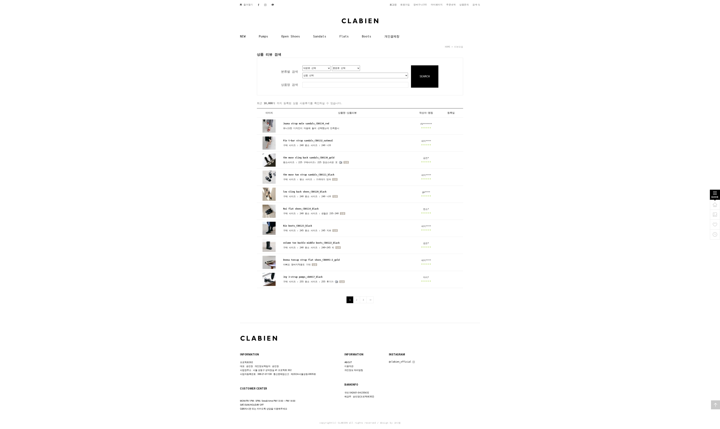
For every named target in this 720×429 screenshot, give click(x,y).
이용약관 (348, 366)
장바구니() (420, 4)
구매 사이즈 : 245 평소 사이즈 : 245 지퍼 (307, 230)
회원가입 (405, 4)
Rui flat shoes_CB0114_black (301, 208)
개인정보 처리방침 (353, 370)
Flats (344, 36)
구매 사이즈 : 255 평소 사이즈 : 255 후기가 (308, 281)
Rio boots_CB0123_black (297, 226)
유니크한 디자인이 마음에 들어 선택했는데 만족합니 (311, 128)
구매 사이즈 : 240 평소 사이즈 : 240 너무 (307, 145)
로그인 (393, 4)
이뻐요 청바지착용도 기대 (296, 264)
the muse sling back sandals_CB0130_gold (308, 157)
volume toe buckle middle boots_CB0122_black (311, 243)
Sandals (319, 36)
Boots (366, 36)
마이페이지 (437, 4)
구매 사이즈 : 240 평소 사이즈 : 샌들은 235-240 (311, 213)
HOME (447, 47)
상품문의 (464, 4)
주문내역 (451, 4)
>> (370, 299)
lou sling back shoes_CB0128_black (304, 191)
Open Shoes (290, 36)
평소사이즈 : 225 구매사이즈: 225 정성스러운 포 (310, 162)
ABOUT (348, 362)
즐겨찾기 (247, 4)
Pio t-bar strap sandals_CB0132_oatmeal (308, 140)
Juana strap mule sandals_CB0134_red (306, 123)
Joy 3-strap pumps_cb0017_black (302, 277)
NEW (243, 36)
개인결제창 (391, 36)
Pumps (263, 36)
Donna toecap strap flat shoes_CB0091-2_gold (311, 260)
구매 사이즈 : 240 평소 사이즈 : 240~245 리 (308, 247)
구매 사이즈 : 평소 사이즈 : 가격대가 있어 (307, 179)
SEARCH (425, 76)
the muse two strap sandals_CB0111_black (308, 174)
